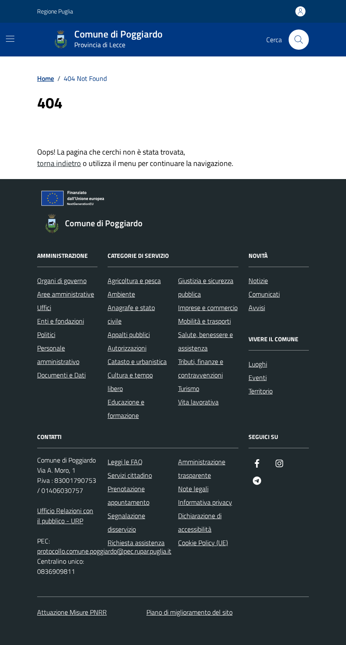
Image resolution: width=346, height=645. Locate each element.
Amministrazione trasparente (201, 468)
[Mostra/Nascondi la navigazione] (10, 39)
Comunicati (264, 294)
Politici (46, 334)
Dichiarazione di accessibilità (200, 522)
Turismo (188, 388)
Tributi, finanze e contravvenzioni (200, 368)
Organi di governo (61, 281)
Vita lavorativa (198, 402)
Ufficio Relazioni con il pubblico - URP (65, 516)
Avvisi (257, 307)
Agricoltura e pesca (134, 281)
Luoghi (258, 364)
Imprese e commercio (208, 307)
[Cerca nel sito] (299, 39)
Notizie (258, 281)
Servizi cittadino (130, 475)
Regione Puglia (55, 11)
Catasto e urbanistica (137, 361)
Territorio (261, 391)
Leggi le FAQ (125, 462)
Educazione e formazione (126, 408)
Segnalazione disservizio (126, 522)
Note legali (193, 489)
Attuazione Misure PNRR (72, 612)
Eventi (258, 377)
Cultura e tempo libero (130, 381)
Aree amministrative (65, 294)
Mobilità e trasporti (204, 321)
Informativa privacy (205, 502)
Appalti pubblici (129, 334)
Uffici (44, 307)
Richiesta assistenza (136, 543)
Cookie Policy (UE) (203, 543)
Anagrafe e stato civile (131, 314)
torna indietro (59, 163)
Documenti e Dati (61, 375)
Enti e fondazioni (60, 321)
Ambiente (121, 294)
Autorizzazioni (127, 348)
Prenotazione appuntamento (128, 495)
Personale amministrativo (58, 355)
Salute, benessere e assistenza (205, 341)
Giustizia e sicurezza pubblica (205, 287)
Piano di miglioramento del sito (189, 612)
